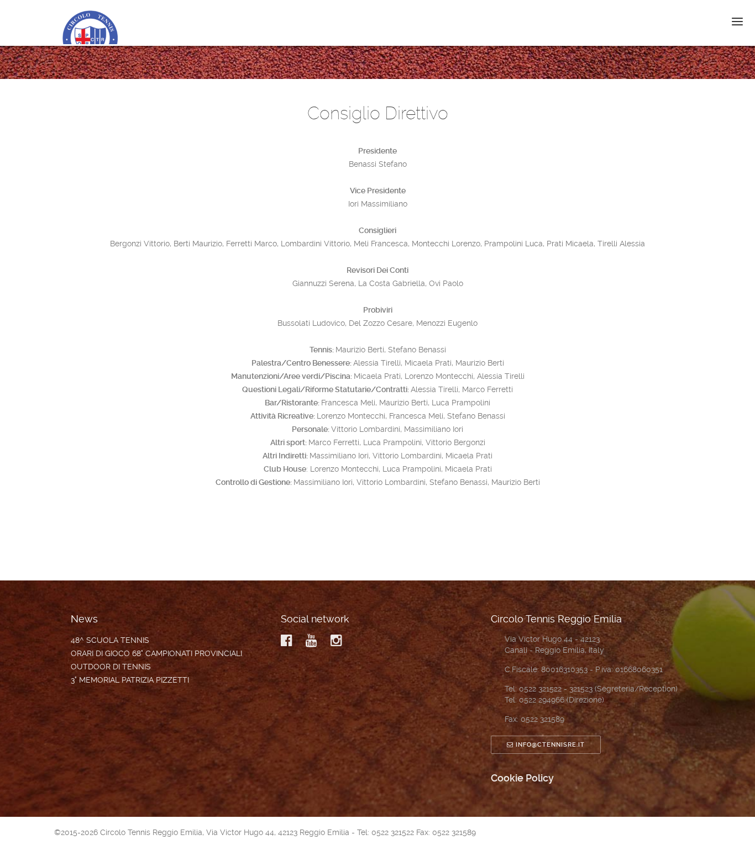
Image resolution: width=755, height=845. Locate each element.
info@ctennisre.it (550, 744)
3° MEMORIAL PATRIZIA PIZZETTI (130, 679)
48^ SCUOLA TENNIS (110, 640)
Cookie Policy (522, 778)
